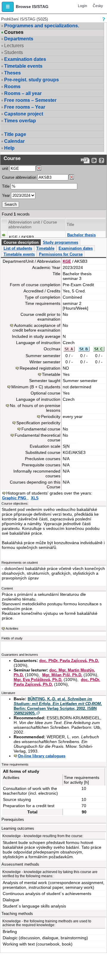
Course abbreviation (19, 177)
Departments (18, 38)
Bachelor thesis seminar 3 (81, 237)
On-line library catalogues (41, 756)
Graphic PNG (14, 498)
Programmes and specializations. (41, 25)
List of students (18, 248)
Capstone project (23, 113)
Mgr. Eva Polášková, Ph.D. (38, 679)
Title (6, 186)
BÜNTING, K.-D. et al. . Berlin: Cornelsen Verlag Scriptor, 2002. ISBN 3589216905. (58, 706)
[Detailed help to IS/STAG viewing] (101, 160)
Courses (13, 32)
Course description (21, 242)
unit (5, 168)
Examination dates (25, 59)
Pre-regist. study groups (31, 79)
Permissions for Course (61, 254)
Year (6, 195)
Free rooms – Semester (30, 100)
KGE (67, 261)
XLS (35, 498)
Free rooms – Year (24, 107)
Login (82, 6)
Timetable (45, 248)
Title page (15, 134)
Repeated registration (40, 368)
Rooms (12, 86)
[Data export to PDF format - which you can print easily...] (85, 160)
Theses (12, 72)
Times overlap (20, 120)
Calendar (14, 141)
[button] (8, 7)
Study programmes (60, 242)
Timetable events (23, 66)
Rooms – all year (23, 93)
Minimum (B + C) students (35, 386)
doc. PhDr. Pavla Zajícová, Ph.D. (69, 660)
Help (9, 148)
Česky (98, 6)
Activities (12, 628)
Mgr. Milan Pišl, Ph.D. (62, 675)
